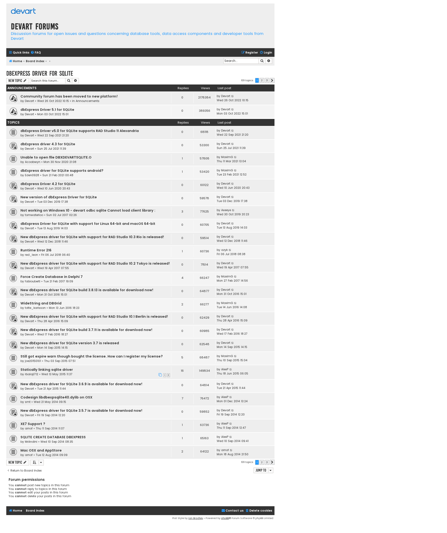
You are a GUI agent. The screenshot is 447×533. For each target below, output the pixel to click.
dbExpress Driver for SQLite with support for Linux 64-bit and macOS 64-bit (87, 223)
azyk (224, 250)
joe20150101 (33, 361)
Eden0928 (32, 175)
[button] (272, 80)
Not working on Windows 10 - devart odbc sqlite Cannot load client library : (87, 210)
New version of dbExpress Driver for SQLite (58, 197)
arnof (29, 428)
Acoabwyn (32, 162)
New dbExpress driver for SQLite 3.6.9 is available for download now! (81, 384)
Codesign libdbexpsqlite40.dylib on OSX (56, 397)
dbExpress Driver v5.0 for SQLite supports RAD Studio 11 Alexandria (79, 130)
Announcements (87, 101)
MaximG (227, 157)
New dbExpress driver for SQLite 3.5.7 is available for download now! (81, 410)
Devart (29, 101)
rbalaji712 (31, 374)
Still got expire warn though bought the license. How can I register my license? (91, 356)
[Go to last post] (232, 96)
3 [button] (267, 80)
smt (27, 402)
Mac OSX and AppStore (41, 450)
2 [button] (262, 80)
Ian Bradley (195, 518)
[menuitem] (35, 53)
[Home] (23, 11)
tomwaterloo (34, 215)
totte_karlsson (35, 308)
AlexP (224, 369)
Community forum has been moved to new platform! (69, 96)
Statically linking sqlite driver (46, 369)
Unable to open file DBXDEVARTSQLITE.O (55, 157)
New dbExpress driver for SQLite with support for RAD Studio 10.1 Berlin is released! (94, 316)
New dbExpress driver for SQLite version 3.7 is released (69, 343)
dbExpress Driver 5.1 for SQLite (47, 109)
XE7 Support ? (32, 424)
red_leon (31, 255)
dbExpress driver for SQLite (39, 73)
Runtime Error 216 (35, 250)
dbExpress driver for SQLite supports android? (61, 170)
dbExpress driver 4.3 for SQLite (47, 144)
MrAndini (31, 442)
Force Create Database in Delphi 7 (51, 276)
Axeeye (226, 210)
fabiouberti (32, 281)
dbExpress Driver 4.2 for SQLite (47, 184)
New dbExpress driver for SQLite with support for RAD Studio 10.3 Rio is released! (92, 237)
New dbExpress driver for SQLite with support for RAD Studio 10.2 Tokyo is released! (95, 263)
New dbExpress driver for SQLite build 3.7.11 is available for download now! (86, 329)
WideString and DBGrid (40, 303)
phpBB (225, 518)
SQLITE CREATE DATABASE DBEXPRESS (53, 437)
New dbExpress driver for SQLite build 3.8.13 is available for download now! (86, 290)
